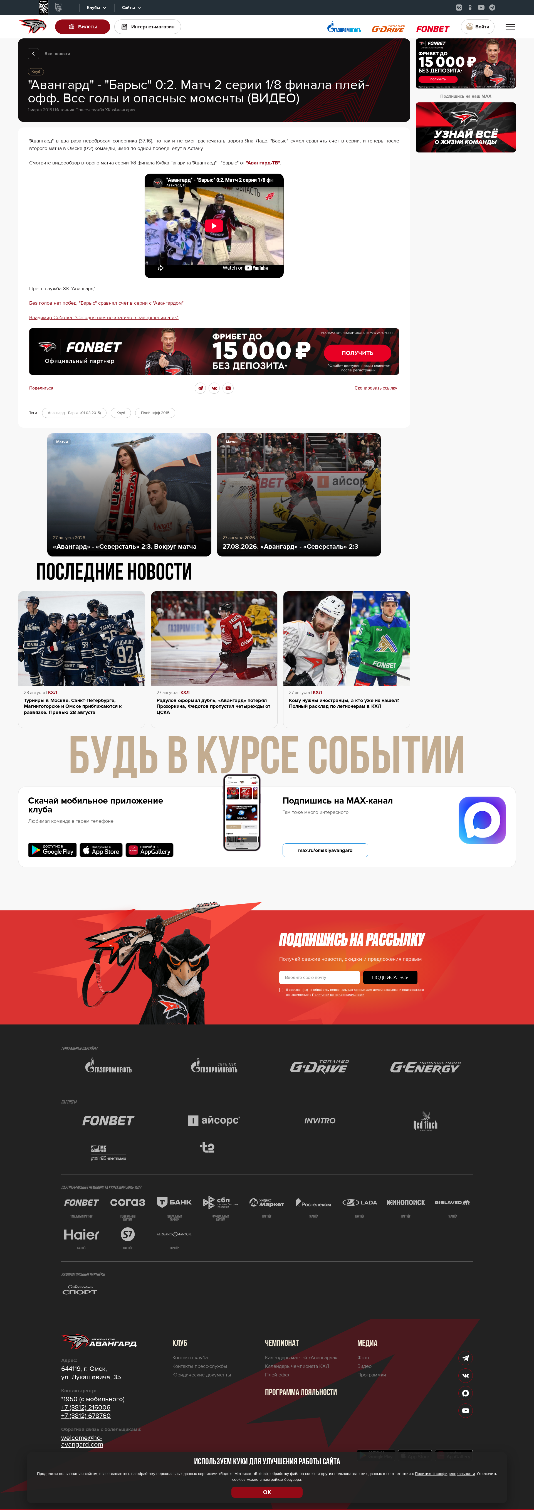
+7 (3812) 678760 (86, 1416)
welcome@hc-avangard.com (82, 1441)
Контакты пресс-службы (199, 1366)
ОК (267, 1492)
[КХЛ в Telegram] (492, 7)
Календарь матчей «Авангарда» (301, 1357)
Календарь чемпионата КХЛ (297, 1366)
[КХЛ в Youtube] (481, 7)
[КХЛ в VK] (458, 7)
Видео (364, 1366)
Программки (371, 1375)
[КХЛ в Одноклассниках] (470, 7)
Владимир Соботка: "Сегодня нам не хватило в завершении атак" (104, 317)
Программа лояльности (301, 1392)
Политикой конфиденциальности (338, 995)
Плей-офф (277, 1375)
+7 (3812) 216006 (85, 1407)
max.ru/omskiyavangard (325, 850)
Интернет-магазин (152, 27)
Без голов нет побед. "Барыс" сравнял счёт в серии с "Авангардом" (106, 303)
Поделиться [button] (41, 388)
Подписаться (390, 977)
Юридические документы (201, 1375)
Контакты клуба (190, 1357)
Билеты (87, 26)
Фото (363, 1357)
